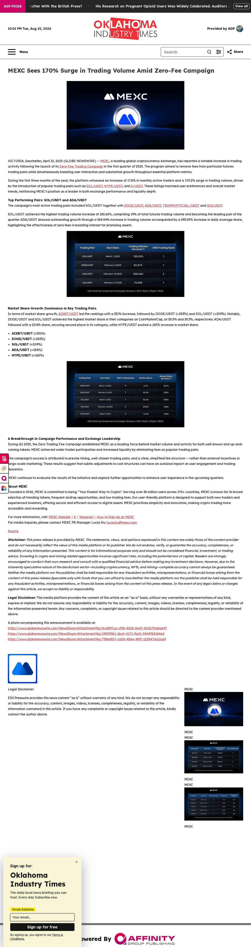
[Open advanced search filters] (218, 51)
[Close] (76, 862)
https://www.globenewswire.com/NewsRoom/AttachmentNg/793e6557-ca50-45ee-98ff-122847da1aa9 (87, 639)
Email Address (23, 909)
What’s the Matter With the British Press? (44, 6)
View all (241, 6)
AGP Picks (13, 6)
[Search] (209, 51)
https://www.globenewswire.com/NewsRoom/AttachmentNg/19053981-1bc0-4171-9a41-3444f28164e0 (86, 634)
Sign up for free (42, 926)
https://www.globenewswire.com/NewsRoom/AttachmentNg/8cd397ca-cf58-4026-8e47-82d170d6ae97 (87, 628)
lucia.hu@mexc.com (122, 522)
